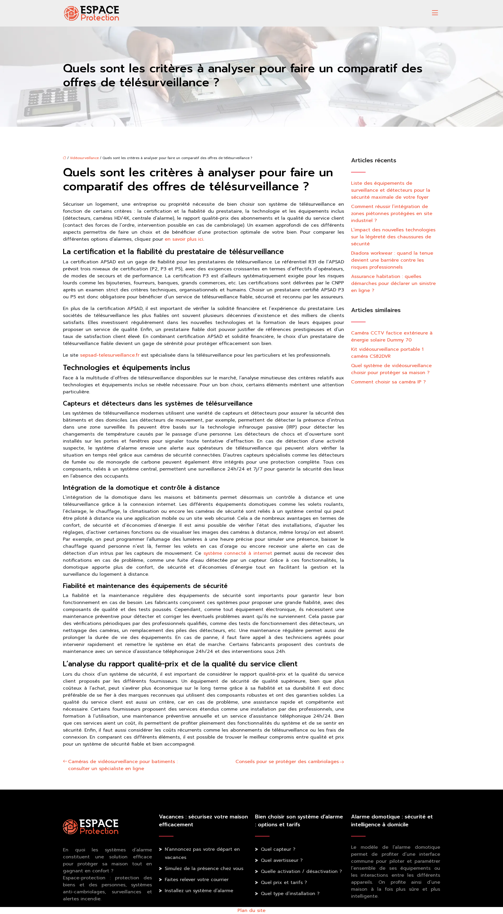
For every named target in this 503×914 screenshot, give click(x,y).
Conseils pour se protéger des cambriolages (287, 761)
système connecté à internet (237, 553)
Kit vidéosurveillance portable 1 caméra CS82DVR (387, 353)
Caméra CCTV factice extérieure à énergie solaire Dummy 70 (392, 337)
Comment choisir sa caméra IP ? (388, 381)
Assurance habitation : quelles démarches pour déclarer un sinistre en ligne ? (393, 283)
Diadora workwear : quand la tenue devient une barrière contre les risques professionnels (392, 260)
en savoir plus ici (184, 239)
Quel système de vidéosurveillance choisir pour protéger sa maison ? (391, 369)
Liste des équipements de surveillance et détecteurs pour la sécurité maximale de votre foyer (390, 190)
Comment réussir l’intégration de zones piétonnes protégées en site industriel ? (391, 213)
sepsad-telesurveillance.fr (109, 355)
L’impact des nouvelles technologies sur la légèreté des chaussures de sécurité (393, 236)
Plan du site (251, 910)
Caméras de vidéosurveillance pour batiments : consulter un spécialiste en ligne (123, 765)
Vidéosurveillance (84, 158)
